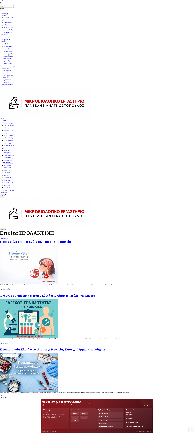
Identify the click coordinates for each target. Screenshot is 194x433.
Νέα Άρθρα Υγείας (7, 177)
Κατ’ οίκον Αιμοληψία (8, 140)
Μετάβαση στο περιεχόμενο (5, 0)
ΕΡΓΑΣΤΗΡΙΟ (5, 179)
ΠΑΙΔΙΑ (4, 148)
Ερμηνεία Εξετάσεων (8, 170)
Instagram (74, 417)
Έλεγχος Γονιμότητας (8, 132)
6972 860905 (129, 418)
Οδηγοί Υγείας (103, 420)
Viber (75, 420)
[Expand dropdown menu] (10, 162)
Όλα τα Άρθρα (6, 175)
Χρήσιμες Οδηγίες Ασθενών (106, 426)
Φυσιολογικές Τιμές (8, 160)
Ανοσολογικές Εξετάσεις (8, 130)
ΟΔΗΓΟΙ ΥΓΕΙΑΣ (6, 162)
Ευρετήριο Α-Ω (102, 423)
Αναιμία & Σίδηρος (7, 157)
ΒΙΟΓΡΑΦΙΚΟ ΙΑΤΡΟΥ (8, 182)
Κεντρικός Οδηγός (7, 150)
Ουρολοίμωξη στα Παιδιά (9, 155)
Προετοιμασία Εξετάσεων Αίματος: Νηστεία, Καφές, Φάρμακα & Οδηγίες (52, 349)
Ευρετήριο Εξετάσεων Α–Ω (9, 145)
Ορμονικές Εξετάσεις (8, 128)
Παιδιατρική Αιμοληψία (8, 138)
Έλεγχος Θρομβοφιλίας (8, 135)
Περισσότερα (4, 120)
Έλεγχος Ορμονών (5, 238)
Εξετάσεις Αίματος (7, 152)
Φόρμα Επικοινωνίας (8, 187)
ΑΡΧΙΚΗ (3, 118)
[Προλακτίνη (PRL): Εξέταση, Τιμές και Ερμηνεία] (29, 264)
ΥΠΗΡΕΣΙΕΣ (5, 122)
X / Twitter (83, 413)
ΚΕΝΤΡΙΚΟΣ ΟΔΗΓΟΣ (8, 163)
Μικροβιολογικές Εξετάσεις (9, 133)
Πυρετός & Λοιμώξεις (8, 153)
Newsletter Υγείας (7, 189)
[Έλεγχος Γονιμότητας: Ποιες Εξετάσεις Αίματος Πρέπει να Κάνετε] (29, 318)
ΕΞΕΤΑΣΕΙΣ (5, 142)
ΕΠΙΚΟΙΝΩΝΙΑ (5, 184)
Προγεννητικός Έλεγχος (8, 137)
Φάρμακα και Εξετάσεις (8, 169)
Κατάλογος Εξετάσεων (105, 416)
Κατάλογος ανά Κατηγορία (9, 143)
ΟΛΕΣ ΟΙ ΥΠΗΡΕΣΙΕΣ (8, 123)
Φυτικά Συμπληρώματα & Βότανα (10, 174)
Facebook (75, 413)
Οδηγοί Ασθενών (7, 172)
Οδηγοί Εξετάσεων (7, 165)
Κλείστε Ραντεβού (7, 185)
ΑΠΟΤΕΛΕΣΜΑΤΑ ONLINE (8, 190)
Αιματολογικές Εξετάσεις (9, 125)
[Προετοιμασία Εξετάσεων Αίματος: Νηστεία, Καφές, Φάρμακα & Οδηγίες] (29, 372)
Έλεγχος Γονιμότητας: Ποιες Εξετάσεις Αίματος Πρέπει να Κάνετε (47, 295)
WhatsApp (84, 417)
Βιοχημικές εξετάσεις (8, 127)
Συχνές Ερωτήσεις (7, 147)
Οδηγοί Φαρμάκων (7, 167)
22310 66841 (129, 414)
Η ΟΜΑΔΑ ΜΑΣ (7, 180)
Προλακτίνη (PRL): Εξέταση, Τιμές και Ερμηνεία (35, 241)
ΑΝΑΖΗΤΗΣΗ (5, 192)
